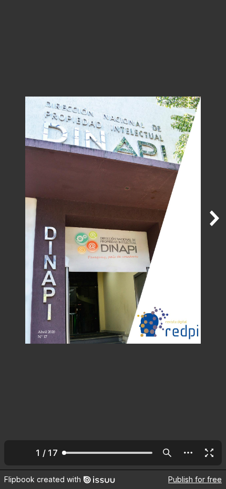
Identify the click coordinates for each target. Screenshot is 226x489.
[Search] (167, 452)
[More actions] (188, 452)
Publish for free (195, 479)
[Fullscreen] (209, 452)
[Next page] (213, 235)
